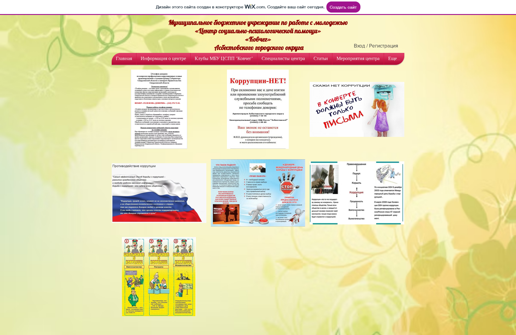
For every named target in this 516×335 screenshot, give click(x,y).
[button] (159, 109)
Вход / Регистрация (376, 45)
